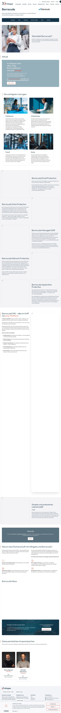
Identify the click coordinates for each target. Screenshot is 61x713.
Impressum (33, 699)
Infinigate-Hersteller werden (8, 691)
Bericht (30, 538)
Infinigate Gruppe (19, 691)
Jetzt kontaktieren (46, 629)
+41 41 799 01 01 (49, 697)
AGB (31, 697)
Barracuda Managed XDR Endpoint (22, 596)
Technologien (18, 4)
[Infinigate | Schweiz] (7, 3)
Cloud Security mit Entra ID (8, 595)
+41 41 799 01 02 (47, 626)
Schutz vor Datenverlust (51, 595)
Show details (14, 711)
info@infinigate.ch (50, 699)
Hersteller (24, 4)
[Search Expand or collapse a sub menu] (40, 2)
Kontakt (57, 1)
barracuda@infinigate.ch (48, 624)
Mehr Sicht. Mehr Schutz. (37, 595)
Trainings (52, 4)
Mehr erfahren (11, 83)
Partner (29, 4)
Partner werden (20, 700)
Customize (52, 706)
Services (34, 4)
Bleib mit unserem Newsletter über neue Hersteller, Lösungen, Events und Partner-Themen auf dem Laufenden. (9, 698)
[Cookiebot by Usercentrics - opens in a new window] (6, 711)
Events (47, 4)
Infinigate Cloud (41, 4)
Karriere (57, 4)
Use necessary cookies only (53, 709)
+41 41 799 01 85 (24, 678)
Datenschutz (33, 698)
